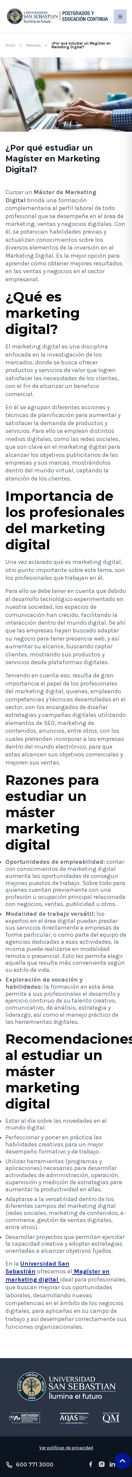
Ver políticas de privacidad (66, 1447)
